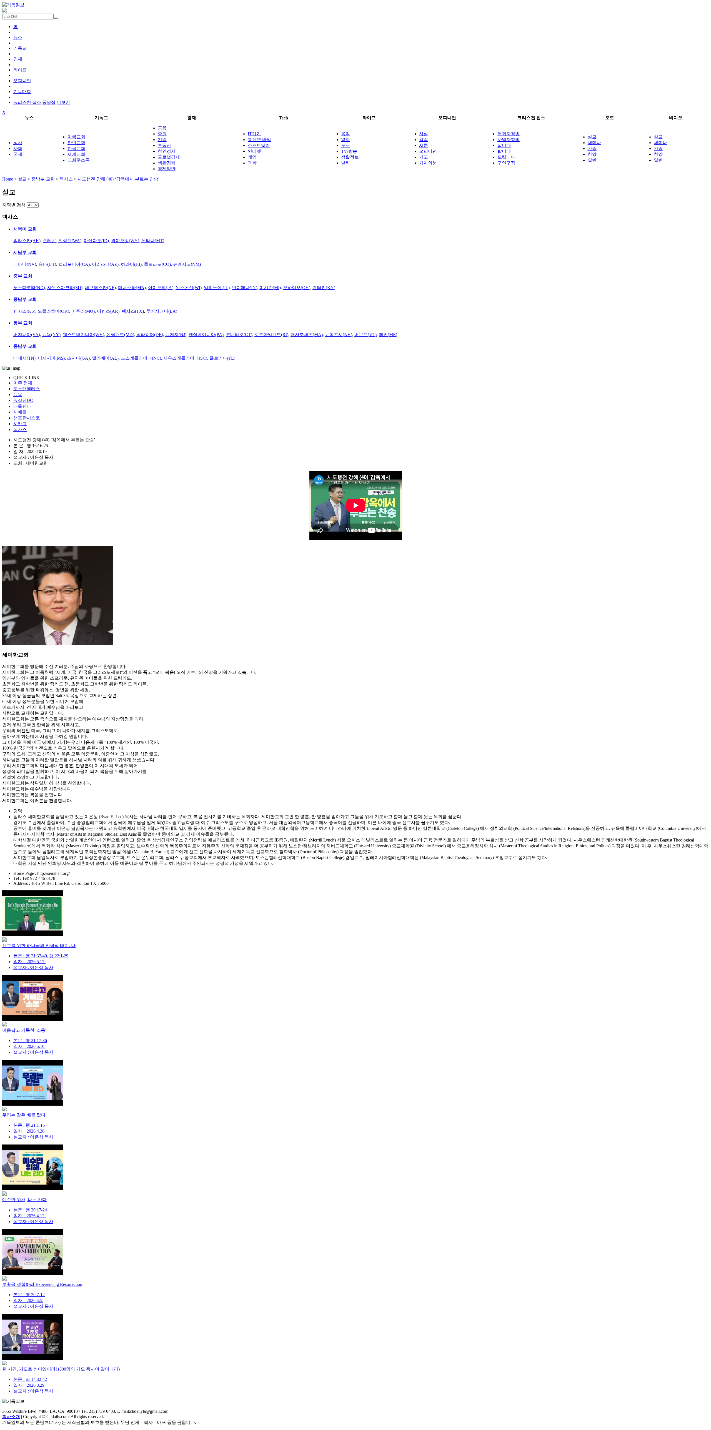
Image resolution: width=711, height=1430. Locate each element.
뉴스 (17, 37)
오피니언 (22, 80)
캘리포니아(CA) (74, 264)
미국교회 (76, 136)
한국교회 (76, 148)
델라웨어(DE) (149, 334)
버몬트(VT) (365, 334)
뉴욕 (17, 394)
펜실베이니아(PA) (206, 334)
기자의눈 (428, 163)
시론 (423, 145)
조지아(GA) (78, 358)
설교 (592, 136)
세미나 (594, 142)
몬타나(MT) (152, 240)
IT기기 (254, 133)
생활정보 (350, 157)
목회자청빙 (508, 133)
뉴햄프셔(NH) (338, 334)
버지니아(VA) (26, 334)
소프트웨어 (259, 145)
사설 (423, 133)
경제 (17, 59)
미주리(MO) (83, 311)
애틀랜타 (22, 406)
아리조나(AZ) (105, 264)
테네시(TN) (24, 358)
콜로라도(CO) (157, 264)
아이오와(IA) (160, 287)
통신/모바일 (259, 139)
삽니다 (504, 145)
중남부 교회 (43, 179)
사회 (17, 148)
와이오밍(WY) (125, 240)
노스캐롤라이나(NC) (141, 358)
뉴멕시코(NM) (187, 264)
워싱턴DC (23, 400)
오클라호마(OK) (53, 311)
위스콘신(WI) (189, 287)
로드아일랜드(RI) (271, 334)
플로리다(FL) (222, 358)
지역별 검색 (14, 204)
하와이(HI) (131, 264)
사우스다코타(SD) (64, 287)
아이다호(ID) (96, 240)
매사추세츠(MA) (307, 334)
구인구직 (506, 163)
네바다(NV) (24, 264)
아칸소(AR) (108, 311)
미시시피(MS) (51, 358)
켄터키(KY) (323, 287)
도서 (345, 145)
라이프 (20, 69)
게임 (252, 157)
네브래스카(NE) (100, 287)
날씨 (345, 163)
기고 (423, 157)
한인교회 (76, 142)
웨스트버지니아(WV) (83, 334)
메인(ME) (388, 334)
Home (7, 179)
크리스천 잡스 (27, 102)
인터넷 (254, 151)
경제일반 (167, 168)
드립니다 (506, 157)
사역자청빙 (508, 139)
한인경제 (167, 151)
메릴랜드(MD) (120, 334)
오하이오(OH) (296, 287)
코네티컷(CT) (239, 334)
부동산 (164, 145)
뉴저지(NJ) (175, 334)
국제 (17, 154)
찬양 (592, 154)
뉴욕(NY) (51, 334)
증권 (162, 133)
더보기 (63, 102)
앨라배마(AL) (105, 358)
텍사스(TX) (133, 311)
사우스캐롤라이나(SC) (185, 358)
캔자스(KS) (24, 311)
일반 (592, 160)
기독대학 (22, 91)
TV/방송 (349, 151)
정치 (17, 142)
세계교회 (76, 154)
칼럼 (423, 139)
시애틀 (20, 412)
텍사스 (66, 179)
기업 (162, 139)
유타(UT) (47, 264)
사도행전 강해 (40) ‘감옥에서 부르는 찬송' (118, 179)
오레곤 (49, 240)
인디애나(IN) (244, 287)
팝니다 (504, 151)
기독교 (20, 48)
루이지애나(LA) (161, 311)
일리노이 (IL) (217, 287)
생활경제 (167, 163)
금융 (162, 128)
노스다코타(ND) (29, 287)
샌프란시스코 (26, 417)
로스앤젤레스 (26, 388)
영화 (345, 139)
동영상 (49, 102)
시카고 (20, 423)
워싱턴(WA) (69, 240)
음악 (345, 133)
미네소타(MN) (132, 287)
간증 (592, 148)
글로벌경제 (169, 157)
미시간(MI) (270, 287)
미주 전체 (22, 382)
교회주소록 (78, 160)
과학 (252, 163)
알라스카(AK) (27, 240)
